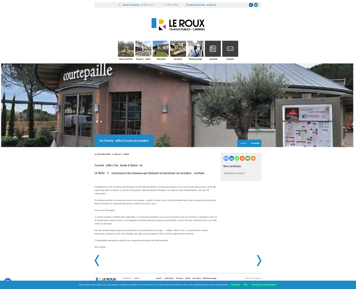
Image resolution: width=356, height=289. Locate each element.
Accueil (242, 143)
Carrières (178, 59)
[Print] (242, 158)
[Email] (247, 158)
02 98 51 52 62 (147, 5)
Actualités (212, 59)
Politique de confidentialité (264, 285)
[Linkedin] (256, 5)
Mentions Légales (253, 278)
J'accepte (235, 285)
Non (246, 285)
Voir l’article (100, 247)
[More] (253, 158)
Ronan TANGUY (122, 154)
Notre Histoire (126, 59)
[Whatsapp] (236, 158)
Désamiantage (195, 59)
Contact (230, 59)
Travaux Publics (143, 59)
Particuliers (160, 59)
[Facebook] (251, 5)
